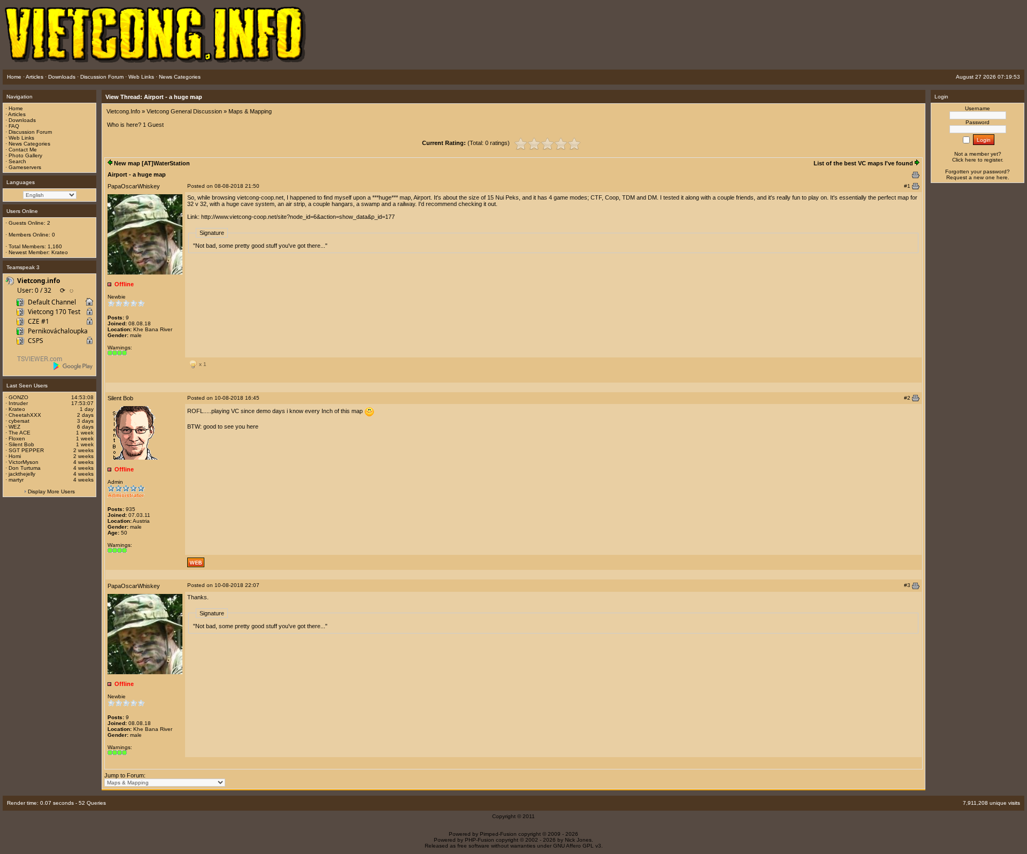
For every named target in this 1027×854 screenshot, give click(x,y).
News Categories (29, 144)
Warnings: (120, 347)
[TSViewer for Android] (73, 366)
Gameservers (25, 167)
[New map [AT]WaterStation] (110, 163)
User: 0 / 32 (34, 290)
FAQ (14, 126)
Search (17, 161)
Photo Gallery (25, 155)
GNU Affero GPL (573, 846)
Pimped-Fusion (498, 834)
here (1002, 177)
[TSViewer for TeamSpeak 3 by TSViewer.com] (35, 360)
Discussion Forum (30, 132)
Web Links (21, 138)
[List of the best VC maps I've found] (917, 163)
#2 (907, 398)
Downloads (22, 120)
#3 (907, 585)
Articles (17, 114)
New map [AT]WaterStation (152, 163)
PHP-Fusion (479, 840)
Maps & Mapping (250, 111)
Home (16, 108)
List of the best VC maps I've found (863, 163)
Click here (964, 160)
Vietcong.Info (123, 111)
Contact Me (23, 149)
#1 (907, 186)
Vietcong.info (38, 280)
